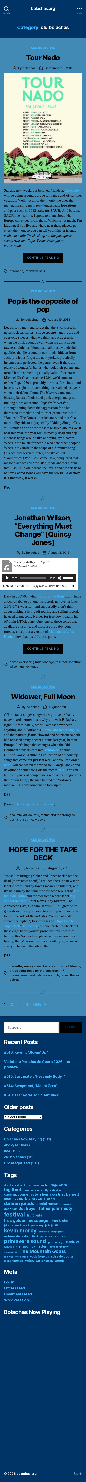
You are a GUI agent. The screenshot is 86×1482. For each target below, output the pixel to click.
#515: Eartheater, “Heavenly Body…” (35, 1076)
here (7, 765)
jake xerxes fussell (16, 1225)
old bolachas (43, 47)
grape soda (18, 971)
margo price (57, 1231)
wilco (29, 1260)
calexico (55, 1190)
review (72, 1241)
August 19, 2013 (59, 319)
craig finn (50, 1198)
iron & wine (60, 1221)
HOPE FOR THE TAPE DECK (43, 853)
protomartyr (56, 1242)
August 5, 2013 (58, 868)
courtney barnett (64, 1194)
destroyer (28, 1208)
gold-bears (72, 966)
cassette (16, 966)
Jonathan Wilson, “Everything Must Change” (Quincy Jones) (43, 530)
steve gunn (10, 1252)
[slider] (68, 577)
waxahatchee (13, 1261)
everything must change (36, 662)
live (7, 1151)
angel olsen (59, 1185)
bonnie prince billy (35, 1190)
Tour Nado (43, 57)
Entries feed (14, 1288)
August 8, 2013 (58, 552)
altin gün (8, 1185)
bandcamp (30, 926)
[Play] (7, 578)
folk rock (61, 662)
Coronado (72, 190)
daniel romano (48, 1204)
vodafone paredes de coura (51, 1256)
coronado (16, 271)
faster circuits (53, 966)
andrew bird (21, 1185)
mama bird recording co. (58, 815)
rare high (52, 975)
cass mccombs (16, 1194)
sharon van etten (33, 1246)
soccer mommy (59, 1246)
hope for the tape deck (43, 971)
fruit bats (34, 1215)
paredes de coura (52, 1236)
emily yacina (32, 966)
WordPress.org (17, 1300)
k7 (62, 971)
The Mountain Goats (42, 1251)
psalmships (37, 975)
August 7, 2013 (59, 707)
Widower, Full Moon (43, 696)
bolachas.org (43, 8)
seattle (28, 819)
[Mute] (59, 578)
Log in (9, 1282)
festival (14, 1214)
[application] (39, 578)
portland (16, 819)
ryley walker (10, 1247)
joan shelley (37, 1225)
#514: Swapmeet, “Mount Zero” (30, 1086)
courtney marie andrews (23, 1199)
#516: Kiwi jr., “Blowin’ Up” (26, 1052)
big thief (13, 1189)
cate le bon (39, 1194)
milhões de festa (16, 1236)
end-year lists (16, 1145)
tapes (65, 975)
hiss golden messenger (27, 1220)
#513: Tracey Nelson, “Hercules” (31, 1095)
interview (31, 271)
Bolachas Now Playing (23, 1139)
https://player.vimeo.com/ (35, 804)
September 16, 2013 (59, 68)
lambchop (44, 1231)
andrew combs (39, 1185)
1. (35, 586)
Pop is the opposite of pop (43, 305)
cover (14, 662)
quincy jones (29, 666)
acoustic (16, 815)
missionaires (18, 975)
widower (40, 819)
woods (60, 1261)
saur (42, 271)
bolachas (29, 68)
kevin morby (20, 1230)
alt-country (31, 815)
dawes (66, 1204)
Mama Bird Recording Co (60, 730)
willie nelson (44, 1260)
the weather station (16, 1256)
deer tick (10, 1209)
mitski (34, 1236)
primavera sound (25, 1241)
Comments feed (18, 1294)
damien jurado (19, 1203)
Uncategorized (17, 1163)
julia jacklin (52, 1225)
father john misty (55, 1208)
